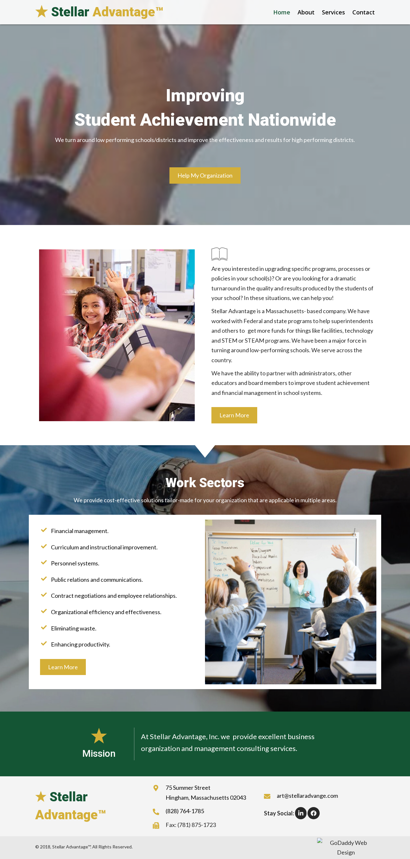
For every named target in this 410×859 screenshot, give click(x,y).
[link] (278, 12)
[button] (205, 175)
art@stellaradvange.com (307, 795)
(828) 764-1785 (185, 810)
